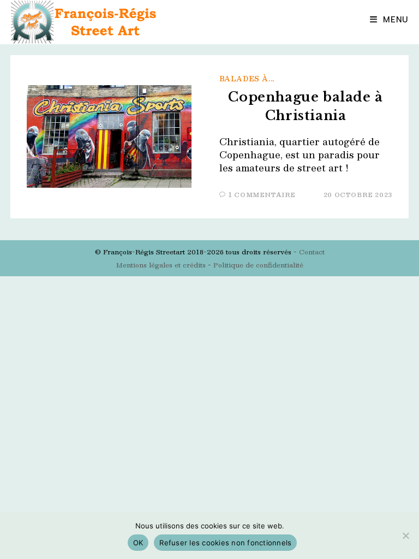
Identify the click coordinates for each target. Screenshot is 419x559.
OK (138, 542)
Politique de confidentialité (258, 264)
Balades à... (246, 78)
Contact (312, 251)
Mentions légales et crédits (161, 264)
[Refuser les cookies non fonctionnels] (405, 535)
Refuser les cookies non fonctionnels (225, 542)
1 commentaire (262, 194)
